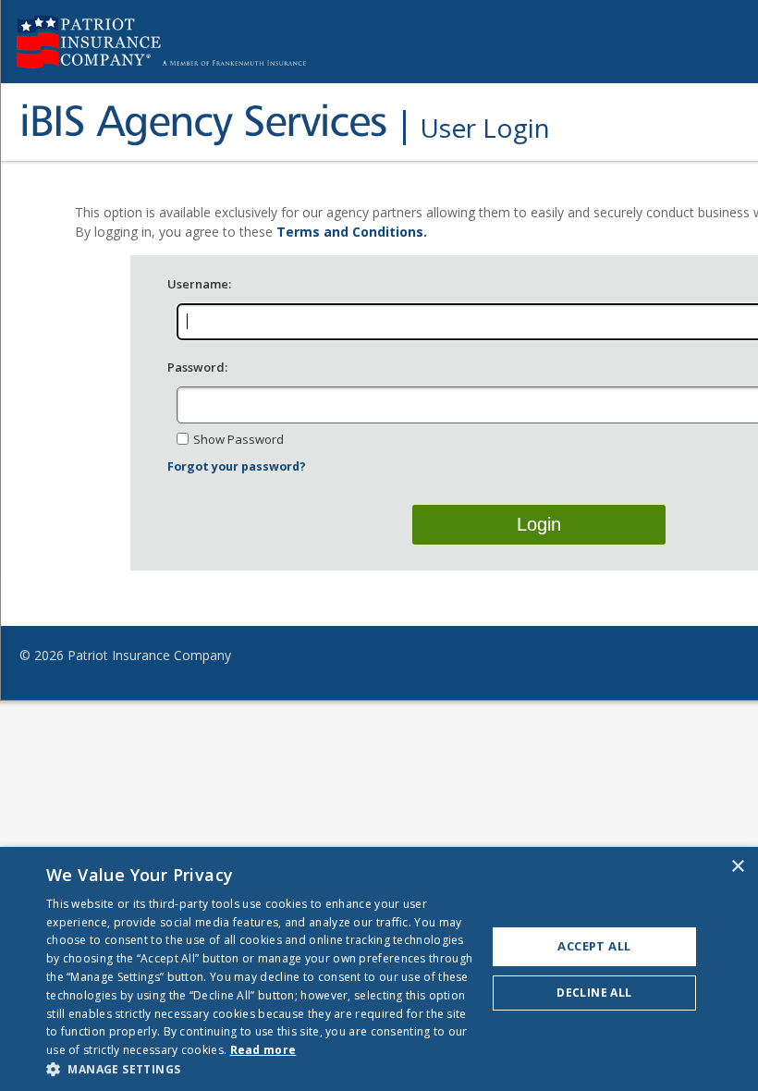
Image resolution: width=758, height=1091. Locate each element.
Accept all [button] (593, 946)
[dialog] (379, 969)
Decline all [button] (593, 992)
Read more (263, 1050)
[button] (259, 1068)
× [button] (737, 867)
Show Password (238, 439)
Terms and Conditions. (351, 231)
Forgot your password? (236, 466)
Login (539, 524)
